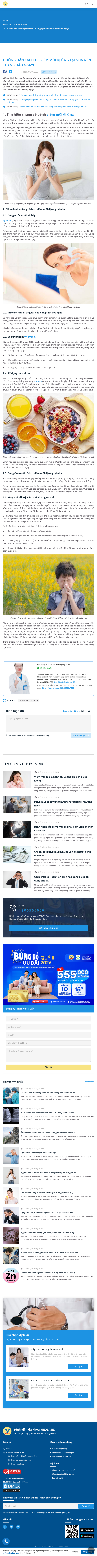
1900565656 (11, 1449)
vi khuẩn (38, 381)
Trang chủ (7, 24)
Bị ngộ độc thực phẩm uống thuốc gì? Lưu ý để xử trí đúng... (47, 1212)
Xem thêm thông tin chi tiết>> (65, 682)
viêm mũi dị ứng (60, 114)
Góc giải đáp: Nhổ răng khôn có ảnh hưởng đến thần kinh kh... (48, 1092)
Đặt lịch (78, 1366)
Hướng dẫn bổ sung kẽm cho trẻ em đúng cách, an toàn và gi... (49, 1272)
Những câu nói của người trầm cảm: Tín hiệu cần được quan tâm (50, 1252)
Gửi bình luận (79, 735)
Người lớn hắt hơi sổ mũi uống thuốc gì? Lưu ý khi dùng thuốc (48, 1172)
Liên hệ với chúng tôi (48, 928)
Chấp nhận (87, 1552)
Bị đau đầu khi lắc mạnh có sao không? (38, 1152)
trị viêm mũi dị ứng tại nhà (29, 700)
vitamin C (30, 336)
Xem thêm (89, 1081)
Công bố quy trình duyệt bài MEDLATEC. (58, 688)
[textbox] (48, 1043)
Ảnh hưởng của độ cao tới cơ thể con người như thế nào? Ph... (48, 1132)
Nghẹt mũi (7, 220)
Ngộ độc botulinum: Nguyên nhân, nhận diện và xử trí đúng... (48, 1232)
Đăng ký (77, 711)
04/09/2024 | (46, 106)
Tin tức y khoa (22, 24)
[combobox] (48, 1043)
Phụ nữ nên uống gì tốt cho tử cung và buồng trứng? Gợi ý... (47, 1192)
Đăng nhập (67, 711)
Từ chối (75, 1552)
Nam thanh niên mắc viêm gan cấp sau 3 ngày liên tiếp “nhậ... (48, 1112)
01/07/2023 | (44, 95)
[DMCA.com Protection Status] (12, 1487)
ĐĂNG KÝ (86, 1506)
